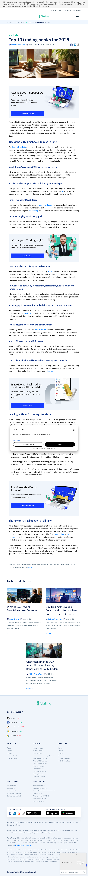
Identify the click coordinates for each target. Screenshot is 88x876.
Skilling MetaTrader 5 (14, 796)
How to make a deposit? (41, 788)
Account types (38, 748)
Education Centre (39, 776)
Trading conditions (39, 769)
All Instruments (38, 750)
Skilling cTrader (12, 791)
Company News (12, 758)
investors (51, 371)
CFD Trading (20, 22)
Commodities (62, 756)
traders (51, 271)
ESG (62, 191)
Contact (10, 753)
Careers (9, 750)
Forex (60, 748)
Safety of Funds (12, 756)
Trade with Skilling (27, 114)
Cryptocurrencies (64, 758)
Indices (60, 753)
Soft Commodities (64, 761)
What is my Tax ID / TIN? (41, 796)
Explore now (27, 405)
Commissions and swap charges (43, 756)
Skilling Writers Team (18, 44)
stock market (29, 313)
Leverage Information (40, 758)
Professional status (39, 771)
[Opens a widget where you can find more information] (73, 863)
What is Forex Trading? (40, 763)
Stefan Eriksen (14, 619)
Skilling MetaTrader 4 (14, 793)
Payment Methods (39, 785)
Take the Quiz (27, 256)
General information (39, 798)
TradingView (11, 788)
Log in (78, 16)
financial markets (19, 147)
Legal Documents (38, 801)
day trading (33, 210)
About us (10, 748)
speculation (59, 534)
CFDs (30, 567)
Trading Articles (38, 774)
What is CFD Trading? (40, 761)
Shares (60, 750)
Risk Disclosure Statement (24, 845)
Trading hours (37, 753)
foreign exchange (45, 205)
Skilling (9, 22)
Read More (10, 634)
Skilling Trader (11, 785)
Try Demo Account (27, 505)
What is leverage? (39, 766)
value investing (40, 330)
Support (69, 10)
